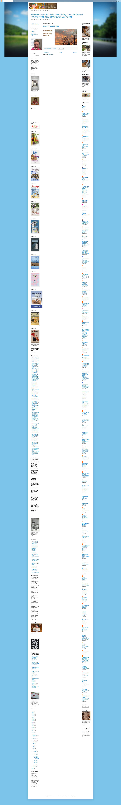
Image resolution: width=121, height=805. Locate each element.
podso (83, 577)
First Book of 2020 (85, 564)
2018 (33, 719)
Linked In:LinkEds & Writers (35, 672)
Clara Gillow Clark (85, 545)
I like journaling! (84, 324)
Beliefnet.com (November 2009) (35, 428)
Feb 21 (35, 756)
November (35, 736)
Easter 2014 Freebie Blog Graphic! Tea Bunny (85, 699)
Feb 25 (35, 753)
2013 (33, 727)
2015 (33, 724)
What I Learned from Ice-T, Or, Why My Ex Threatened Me (85, 660)
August (34, 741)
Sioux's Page (84, 456)
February (35, 751)
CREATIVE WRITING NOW (35, 552)
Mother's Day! (84, 305)
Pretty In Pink (84, 201)
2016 (33, 722)
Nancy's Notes (85, 651)
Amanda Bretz (85, 384)
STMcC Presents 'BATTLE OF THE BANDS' (85, 330)
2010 (33, 732)
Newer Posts (46, 52)
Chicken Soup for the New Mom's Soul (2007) (35, 443)
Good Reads (34, 664)
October (34, 738)
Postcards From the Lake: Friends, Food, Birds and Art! (85, 131)
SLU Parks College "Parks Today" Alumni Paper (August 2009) (35, 425)
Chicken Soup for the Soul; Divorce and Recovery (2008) (35, 436)
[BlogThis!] (59, 48)
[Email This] (58, 48)
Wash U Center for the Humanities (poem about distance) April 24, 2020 (35, 365)
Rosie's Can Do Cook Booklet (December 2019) (35, 375)
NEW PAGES (34, 570)
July (34, 743)
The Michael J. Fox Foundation (35, 687)
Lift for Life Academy (34, 681)
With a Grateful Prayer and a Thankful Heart (85, 242)
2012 (33, 728)
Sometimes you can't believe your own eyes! (85, 180)
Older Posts (75, 52)
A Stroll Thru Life (85, 419)
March (34, 750)
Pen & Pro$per (85, 274)
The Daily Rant (85, 200)
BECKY (33, 31)
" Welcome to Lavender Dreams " (85, 169)
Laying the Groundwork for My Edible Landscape (85, 386)
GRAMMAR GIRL (35, 560)
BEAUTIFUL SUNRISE (51, 26)
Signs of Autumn (85, 122)
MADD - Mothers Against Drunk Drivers (35, 684)
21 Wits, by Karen (85, 113)
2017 (33, 720)
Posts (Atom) (51, 54)
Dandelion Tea (85, 236)
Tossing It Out (85, 221)
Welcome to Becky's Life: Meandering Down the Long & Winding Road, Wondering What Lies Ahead (57, 15)
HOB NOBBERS (85, 363)
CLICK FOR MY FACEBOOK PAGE (35, 24)
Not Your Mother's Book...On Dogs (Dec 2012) (35, 393)
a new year (84, 525)
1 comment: (54, 48)
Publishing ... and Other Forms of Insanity (85, 187)
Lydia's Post (84, 689)
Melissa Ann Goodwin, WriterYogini (84, 283)
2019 (33, 717)
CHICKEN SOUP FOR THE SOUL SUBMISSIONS (35, 546)
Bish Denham (85, 316)
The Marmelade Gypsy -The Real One (85, 127)
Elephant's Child (85, 348)
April (34, 748)
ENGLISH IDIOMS (35, 559)
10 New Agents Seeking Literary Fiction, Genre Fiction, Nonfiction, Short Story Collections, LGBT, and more (85, 192)
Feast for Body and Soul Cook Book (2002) (35, 449)
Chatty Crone (85, 206)
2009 (33, 733)
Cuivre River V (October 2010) (35, 396)
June (34, 745)
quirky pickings (85, 503)
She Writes (34, 666)
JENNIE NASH (34, 569)
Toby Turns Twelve (85, 585)
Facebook (34, 669)
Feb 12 (35, 760)
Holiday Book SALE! (85, 253)
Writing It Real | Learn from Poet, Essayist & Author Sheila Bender (85, 373)
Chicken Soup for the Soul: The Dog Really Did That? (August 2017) (35, 379)
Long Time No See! (85, 312)
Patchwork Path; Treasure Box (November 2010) (35, 398)
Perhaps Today (84, 498)
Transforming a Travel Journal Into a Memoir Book (85, 261)
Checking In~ (84, 652)
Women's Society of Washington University (35, 657)
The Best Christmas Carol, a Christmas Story (85, 572)
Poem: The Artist (85, 285)
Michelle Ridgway (85, 297)
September (35, 740)
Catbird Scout (85, 584)
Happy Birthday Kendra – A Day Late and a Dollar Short (85, 638)
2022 (33, 712)
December (35, 735)
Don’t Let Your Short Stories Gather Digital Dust (85, 155)
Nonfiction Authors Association (35, 668)
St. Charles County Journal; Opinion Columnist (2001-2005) (35, 453)
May (34, 746)
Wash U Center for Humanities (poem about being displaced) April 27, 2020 (35, 359)
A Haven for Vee (85, 425)
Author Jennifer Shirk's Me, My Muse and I (85, 251)
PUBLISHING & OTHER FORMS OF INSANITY (35, 542)
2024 (33, 710)
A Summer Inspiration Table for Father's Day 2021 (85, 475)
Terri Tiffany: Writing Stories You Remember (85, 590)
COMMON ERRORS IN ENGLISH (34, 549)
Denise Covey (85, 401)
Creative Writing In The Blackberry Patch (85, 537)
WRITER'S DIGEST (35, 572)
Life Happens (84, 414)
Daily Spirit (84, 481)
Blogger (74, 795)
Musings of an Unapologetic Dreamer (85, 433)
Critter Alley (84, 530)
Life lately (83, 108)
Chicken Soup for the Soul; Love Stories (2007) (35, 439)
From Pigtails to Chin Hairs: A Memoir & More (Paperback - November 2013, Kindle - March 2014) (35, 385)
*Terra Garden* (85, 228)
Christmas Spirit (85, 485)
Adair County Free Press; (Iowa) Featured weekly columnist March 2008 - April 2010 (35, 414)
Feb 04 (35, 764)
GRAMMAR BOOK (35, 562)
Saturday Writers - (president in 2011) (35, 663)
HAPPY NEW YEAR (85, 668)
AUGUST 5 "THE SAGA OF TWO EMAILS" (85, 208)
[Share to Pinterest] (63, 48)
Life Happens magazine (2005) (35, 446)
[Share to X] (61, 48)
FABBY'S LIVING (85, 473)
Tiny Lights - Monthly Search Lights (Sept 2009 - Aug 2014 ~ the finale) (35, 419)
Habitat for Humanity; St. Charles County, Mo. (35, 675)
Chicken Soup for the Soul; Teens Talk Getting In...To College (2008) (35, 432)
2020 (33, 715)
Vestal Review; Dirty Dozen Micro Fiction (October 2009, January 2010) (35, 408)
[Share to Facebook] (62, 48)
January (34, 766)
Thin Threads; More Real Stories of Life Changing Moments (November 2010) (35, 403)
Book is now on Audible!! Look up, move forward (85, 683)
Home (61, 52)
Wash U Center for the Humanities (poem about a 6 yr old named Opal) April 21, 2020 (35, 370)
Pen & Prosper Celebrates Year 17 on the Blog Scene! (85, 276)
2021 (33, 714)
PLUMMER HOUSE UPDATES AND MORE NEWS (85, 365)
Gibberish (83, 504)
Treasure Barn (85, 342)
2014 (33, 725)
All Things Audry (85, 605)
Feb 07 (35, 762)
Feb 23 (35, 754)
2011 (33, 730)
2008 (33, 768)
